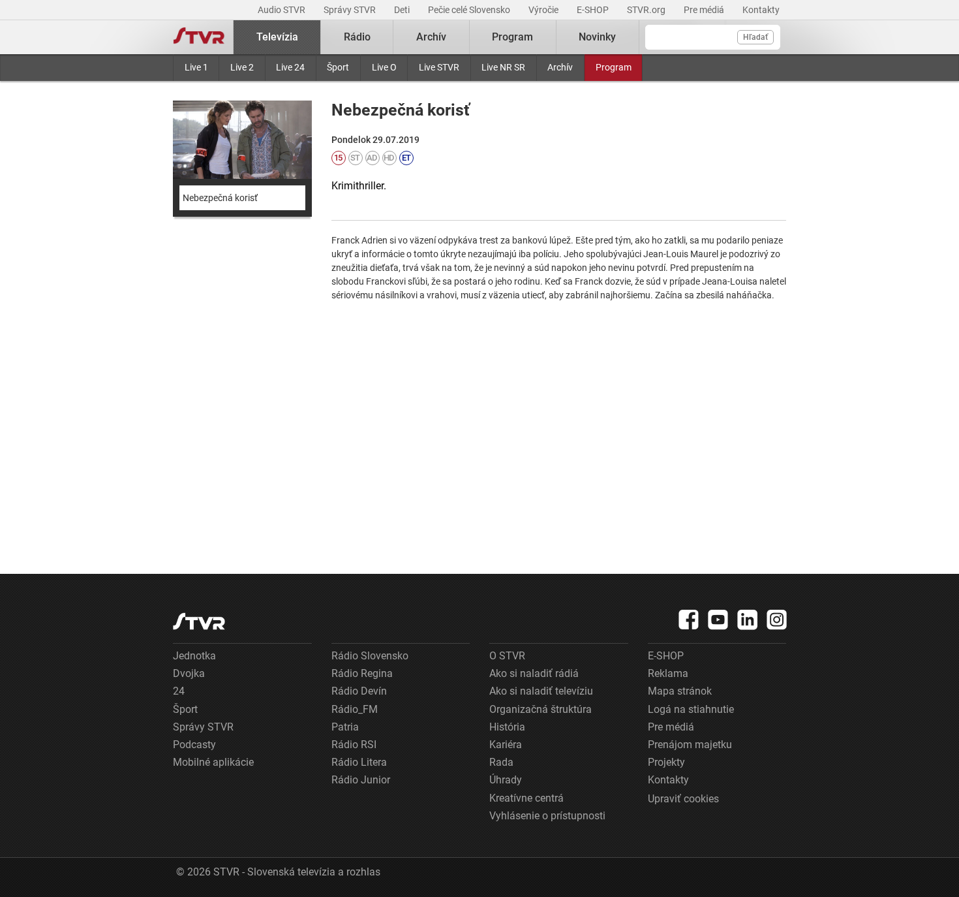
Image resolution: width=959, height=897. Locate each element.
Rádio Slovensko (369, 656)
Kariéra (505, 744)
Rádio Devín (359, 691)
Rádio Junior (360, 780)
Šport (338, 67)
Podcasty (194, 744)
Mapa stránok (680, 691)
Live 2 (242, 67)
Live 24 (290, 67)
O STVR (507, 656)
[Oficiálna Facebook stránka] (689, 619)
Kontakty (761, 10)
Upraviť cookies (683, 799)
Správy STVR (351, 10)
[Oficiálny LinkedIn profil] (748, 619)
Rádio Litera (359, 762)
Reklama (668, 673)
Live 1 (196, 67)
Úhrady (505, 780)
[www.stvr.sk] (199, 621)
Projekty (666, 762)
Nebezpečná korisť (220, 198)
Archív (560, 67)
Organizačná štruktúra (540, 709)
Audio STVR (282, 10)
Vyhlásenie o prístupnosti (547, 816)
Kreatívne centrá (526, 798)
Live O (384, 67)
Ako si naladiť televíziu (541, 691)
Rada (501, 762)
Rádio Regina (362, 673)
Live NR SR (503, 67)
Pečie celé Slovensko (470, 10)
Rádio (357, 37)
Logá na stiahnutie (691, 709)
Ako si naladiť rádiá (534, 673)
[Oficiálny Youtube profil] (718, 619)
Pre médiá (705, 10)
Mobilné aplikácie (213, 762)
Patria (345, 727)
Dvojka (189, 673)
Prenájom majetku (690, 744)
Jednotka (194, 656)
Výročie (544, 10)
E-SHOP (594, 10)
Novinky (597, 37)
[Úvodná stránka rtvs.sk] (199, 37)
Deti (403, 10)
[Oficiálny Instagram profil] (777, 619)
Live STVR (439, 67)
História (507, 727)
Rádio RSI (353, 744)
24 (179, 691)
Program (614, 67)
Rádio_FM (354, 709)
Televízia (277, 37)
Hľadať (755, 37)
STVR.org (647, 10)
